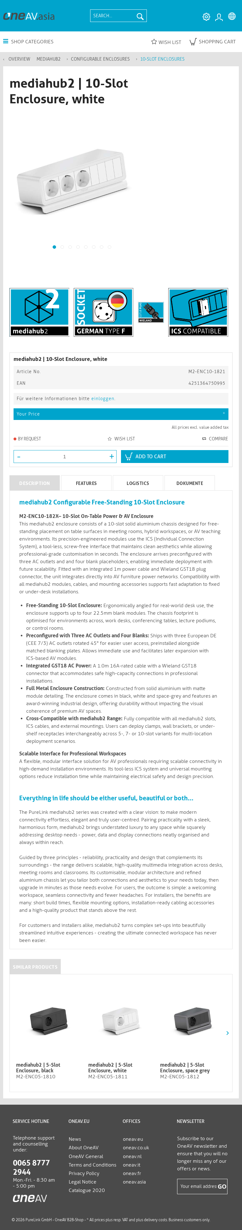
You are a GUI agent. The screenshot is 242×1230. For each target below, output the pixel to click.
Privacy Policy (84, 1173)
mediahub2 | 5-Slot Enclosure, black (38, 1068)
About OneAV (84, 1148)
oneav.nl (132, 1156)
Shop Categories (32, 42)
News (75, 1139)
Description (34, 483)
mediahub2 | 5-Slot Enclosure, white (110, 1068)
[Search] (140, 15)
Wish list (169, 42)
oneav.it (131, 1165)
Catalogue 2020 (87, 1190)
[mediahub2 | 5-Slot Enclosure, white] (121, 1020)
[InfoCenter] (205, 17)
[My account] (218, 17)
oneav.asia (134, 1182)
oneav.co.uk (136, 1148)
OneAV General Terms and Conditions (92, 1160)
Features (86, 483)
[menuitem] (118, 15)
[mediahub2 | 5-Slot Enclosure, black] (49, 1020)
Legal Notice (82, 1182)
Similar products (35, 967)
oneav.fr (132, 1173)
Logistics (138, 483)
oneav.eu (133, 1139)
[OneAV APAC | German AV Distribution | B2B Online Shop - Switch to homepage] (29, 16)
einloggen (102, 398)
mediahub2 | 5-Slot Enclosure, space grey (185, 1068)
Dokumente (189, 483)
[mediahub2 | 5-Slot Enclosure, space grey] (193, 1020)
